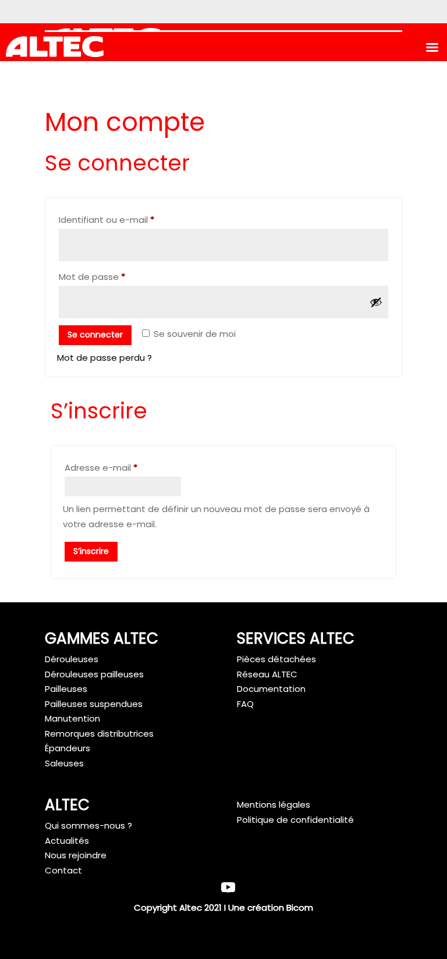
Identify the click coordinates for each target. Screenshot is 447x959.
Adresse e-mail (125, 467)
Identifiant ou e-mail (130, 219)
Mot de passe (116, 276)
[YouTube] (228, 888)
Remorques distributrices (99, 733)
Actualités (67, 840)
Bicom (299, 907)
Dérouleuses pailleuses (94, 674)
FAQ (245, 704)
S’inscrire (91, 551)
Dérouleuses (71, 659)
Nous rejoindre (76, 855)
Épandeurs (67, 748)
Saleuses (64, 763)
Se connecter (95, 334)
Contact (63, 870)
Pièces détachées (276, 659)
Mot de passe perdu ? (104, 357)
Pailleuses (66, 689)
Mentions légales (273, 804)
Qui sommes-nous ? (88, 825)
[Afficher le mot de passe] (376, 302)
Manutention (72, 718)
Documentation (271, 689)
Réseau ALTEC (267, 674)
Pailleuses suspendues (94, 704)
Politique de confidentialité (295, 820)
